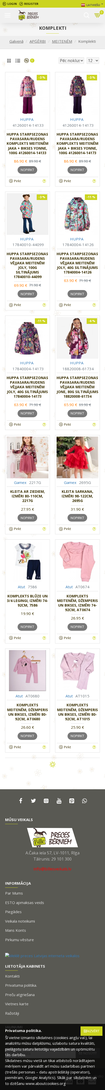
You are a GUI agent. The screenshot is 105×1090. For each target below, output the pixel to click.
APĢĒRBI (38, 41)
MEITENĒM (62, 41)
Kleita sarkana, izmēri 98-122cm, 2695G (77, 496)
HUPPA (26, 119)
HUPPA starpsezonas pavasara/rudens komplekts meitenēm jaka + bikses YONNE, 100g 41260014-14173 (77, 143)
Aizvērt (93, 1031)
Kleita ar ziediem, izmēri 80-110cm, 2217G (27, 496)
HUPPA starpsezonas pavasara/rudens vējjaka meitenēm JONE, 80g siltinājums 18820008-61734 (77, 387)
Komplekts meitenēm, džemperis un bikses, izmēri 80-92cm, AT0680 (27, 712)
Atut (21, 586)
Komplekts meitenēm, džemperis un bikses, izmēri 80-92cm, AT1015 (77, 712)
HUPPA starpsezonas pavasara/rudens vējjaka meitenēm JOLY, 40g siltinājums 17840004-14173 (27, 387)
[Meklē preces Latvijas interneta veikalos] (42, 955)
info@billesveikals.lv (52, 869)
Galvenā (16, 41)
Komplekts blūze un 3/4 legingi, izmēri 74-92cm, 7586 (27, 601)
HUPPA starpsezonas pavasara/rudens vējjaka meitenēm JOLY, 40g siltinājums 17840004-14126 (77, 263)
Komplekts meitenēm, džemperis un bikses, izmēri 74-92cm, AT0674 (77, 603)
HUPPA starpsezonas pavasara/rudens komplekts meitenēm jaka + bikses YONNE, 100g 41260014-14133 (27, 143)
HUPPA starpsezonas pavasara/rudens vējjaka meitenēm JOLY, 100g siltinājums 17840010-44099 (27, 265)
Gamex (20, 482)
